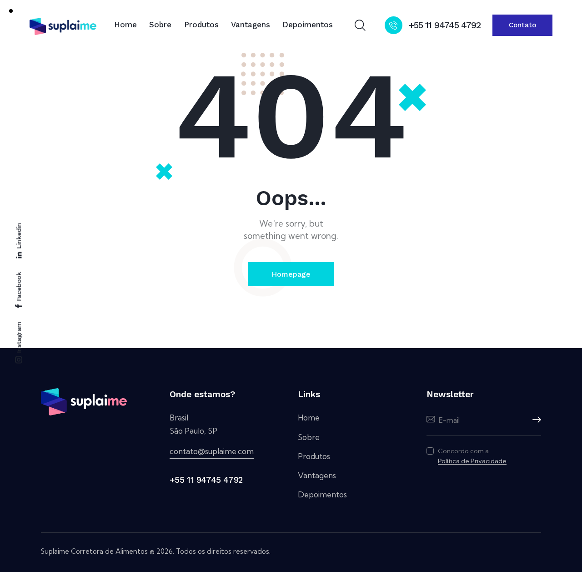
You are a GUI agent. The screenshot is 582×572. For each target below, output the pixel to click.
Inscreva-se (534, 419)
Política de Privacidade (472, 461)
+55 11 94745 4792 (206, 480)
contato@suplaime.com (212, 451)
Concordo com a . (473, 456)
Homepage (291, 274)
